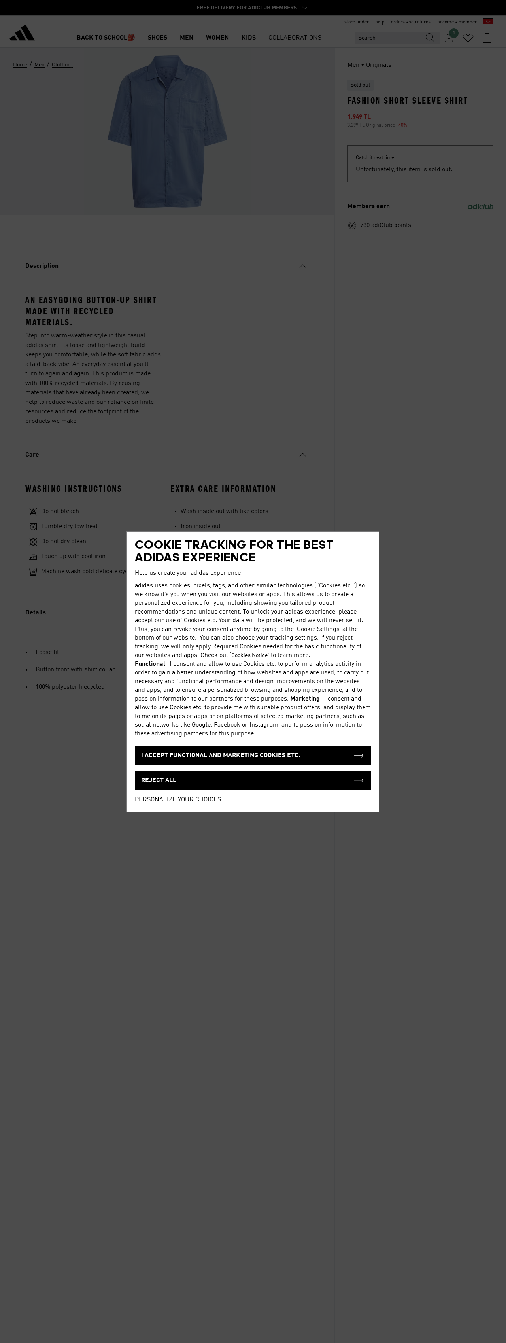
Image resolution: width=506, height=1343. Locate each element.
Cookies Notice (249, 655)
